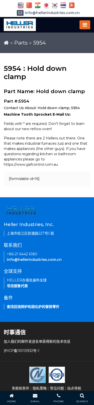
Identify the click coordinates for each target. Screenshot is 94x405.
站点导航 (74, 388)
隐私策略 (40, 388)
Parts (21, 43)
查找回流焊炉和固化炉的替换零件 (33, 306)
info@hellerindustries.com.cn (52, 13)
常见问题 (57, 388)
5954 (39, 43)
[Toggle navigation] (84, 24)
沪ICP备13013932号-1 (21, 350)
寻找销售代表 (17, 286)
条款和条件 (20, 388)
